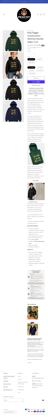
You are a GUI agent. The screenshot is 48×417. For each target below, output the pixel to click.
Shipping (34, 47)
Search (19, 376)
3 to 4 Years (31, 67)
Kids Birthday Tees (7, 389)
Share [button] (30, 362)
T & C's (19, 392)
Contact (19, 379)
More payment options (36, 85)
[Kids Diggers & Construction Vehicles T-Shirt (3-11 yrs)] (32, 320)
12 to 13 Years (32, 73)
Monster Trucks (7, 384)
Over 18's (5, 386)
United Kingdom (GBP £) (9, 412)
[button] (4, 14)
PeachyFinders (35, 413)
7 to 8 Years (31, 70)
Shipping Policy (21, 389)
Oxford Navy (31, 62)
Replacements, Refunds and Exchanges (23, 383)
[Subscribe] (22, 400)
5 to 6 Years (39, 67)
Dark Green (31, 59)
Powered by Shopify (41, 413)
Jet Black (39, 59)
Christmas (5, 381)
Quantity (29, 51)
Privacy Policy (21, 386)
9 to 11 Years (40, 70)
